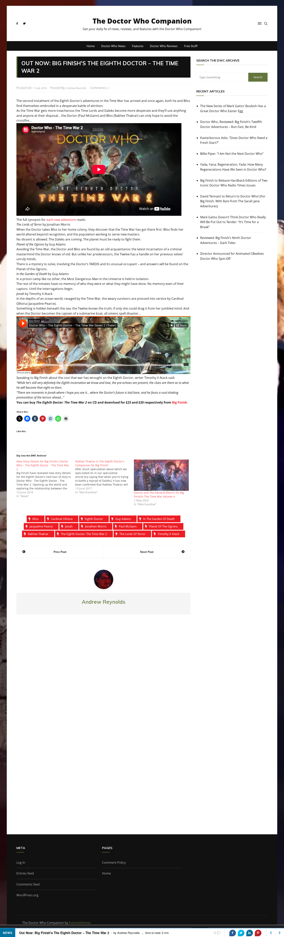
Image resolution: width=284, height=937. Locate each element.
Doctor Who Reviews (164, 46)
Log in (20, 862)
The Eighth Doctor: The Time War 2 (84, 534)
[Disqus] (103, 674)
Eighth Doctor (94, 519)
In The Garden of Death (159, 519)
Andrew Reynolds (76, 88)
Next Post (147, 552)
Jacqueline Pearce (41, 526)
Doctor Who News (113, 46)
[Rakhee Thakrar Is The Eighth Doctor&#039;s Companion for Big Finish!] (104, 477)
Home (91, 46)
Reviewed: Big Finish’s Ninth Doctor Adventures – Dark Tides (225, 240)
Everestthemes (80, 923)
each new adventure (61, 220)
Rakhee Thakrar (38, 534)
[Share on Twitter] (241, 933)
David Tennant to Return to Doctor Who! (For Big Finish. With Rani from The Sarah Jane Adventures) (232, 201)
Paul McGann (128, 526)
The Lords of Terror (132, 534)
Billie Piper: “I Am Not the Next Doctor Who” (232, 154)
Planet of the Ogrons (163, 526)
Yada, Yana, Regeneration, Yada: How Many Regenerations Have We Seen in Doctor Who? (233, 167)
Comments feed (28, 884)
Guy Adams (123, 519)
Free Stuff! (191, 46)
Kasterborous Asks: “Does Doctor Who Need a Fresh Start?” (233, 140)
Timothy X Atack (168, 534)
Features (137, 46)
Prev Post (60, 552)
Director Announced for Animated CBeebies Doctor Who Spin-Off (232, 256)
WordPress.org (27, 895)
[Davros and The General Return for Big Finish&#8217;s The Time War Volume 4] (161, 475)
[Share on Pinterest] (258, 933)
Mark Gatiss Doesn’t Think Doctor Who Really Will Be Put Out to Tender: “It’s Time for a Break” (233, 222)
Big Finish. (180, 402)
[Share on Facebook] (232, 933)
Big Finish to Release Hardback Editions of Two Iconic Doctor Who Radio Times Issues (234, 183)
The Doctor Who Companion (142, 21)
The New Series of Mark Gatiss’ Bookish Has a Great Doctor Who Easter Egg (233, 108)
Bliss (35, 519)
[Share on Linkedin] (249, 933)
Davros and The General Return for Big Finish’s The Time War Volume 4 (159, 494)
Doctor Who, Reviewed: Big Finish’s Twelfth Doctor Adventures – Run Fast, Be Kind (231, 124)
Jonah (69, 526)
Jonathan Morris (95, 526)
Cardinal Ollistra (61, 519)
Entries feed (25, 873)
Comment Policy (114, 862)
